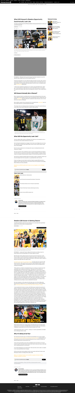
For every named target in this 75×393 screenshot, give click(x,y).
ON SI (4, 0)
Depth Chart (42, 4)
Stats (39, 4)
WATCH (55, 2)
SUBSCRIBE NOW (27, 0)
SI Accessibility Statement (54, 386)
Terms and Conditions (44, 386)
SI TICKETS (11, 0)
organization (40, 102)
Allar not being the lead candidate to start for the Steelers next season (26, 337)
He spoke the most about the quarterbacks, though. (23, 261)
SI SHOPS (19, 0)
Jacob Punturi (16, 26)
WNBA (34, 2)
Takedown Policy (35, 386)
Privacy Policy (19, 386)
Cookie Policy (27, 386)
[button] (42, 2)
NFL (20, 2)
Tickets (45, 4)
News (17, 213)
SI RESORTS (15, 0)
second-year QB (19, 84)
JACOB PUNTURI (20, 200)
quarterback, (19, 98)
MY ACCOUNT (23, 0)
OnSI (31, 4)
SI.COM (2, 0)
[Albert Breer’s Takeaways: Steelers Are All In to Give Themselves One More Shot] (54, 23)
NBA (26, 2)
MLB (28, 2)
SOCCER (22, 2)
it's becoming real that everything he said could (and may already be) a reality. (29, 284)
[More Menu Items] (60, 2)
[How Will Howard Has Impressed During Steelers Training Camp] (54, 33)
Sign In (73, 2)
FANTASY (37, 2)
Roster (36, 4)
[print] (19, 209)
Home (29, 4)
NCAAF (30, 2)
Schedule (33, 4)
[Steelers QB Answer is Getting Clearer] (54, 38)
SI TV (58, 2)
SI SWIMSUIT (7, 0)
